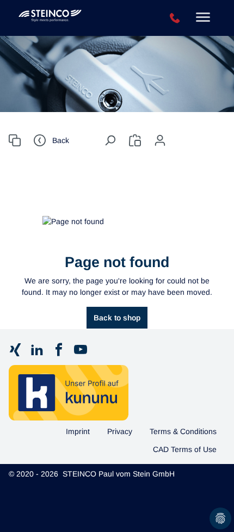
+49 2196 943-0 (175, 18)
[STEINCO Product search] (77, 18)
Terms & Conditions (183, 431)
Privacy (119, 431)
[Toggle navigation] (203, 18)
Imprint (78, 431)
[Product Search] (14, 140)
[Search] (109, 140)
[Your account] (160, 140)
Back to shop (117, 317)
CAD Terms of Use (185, 449)
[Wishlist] (134, 140)
